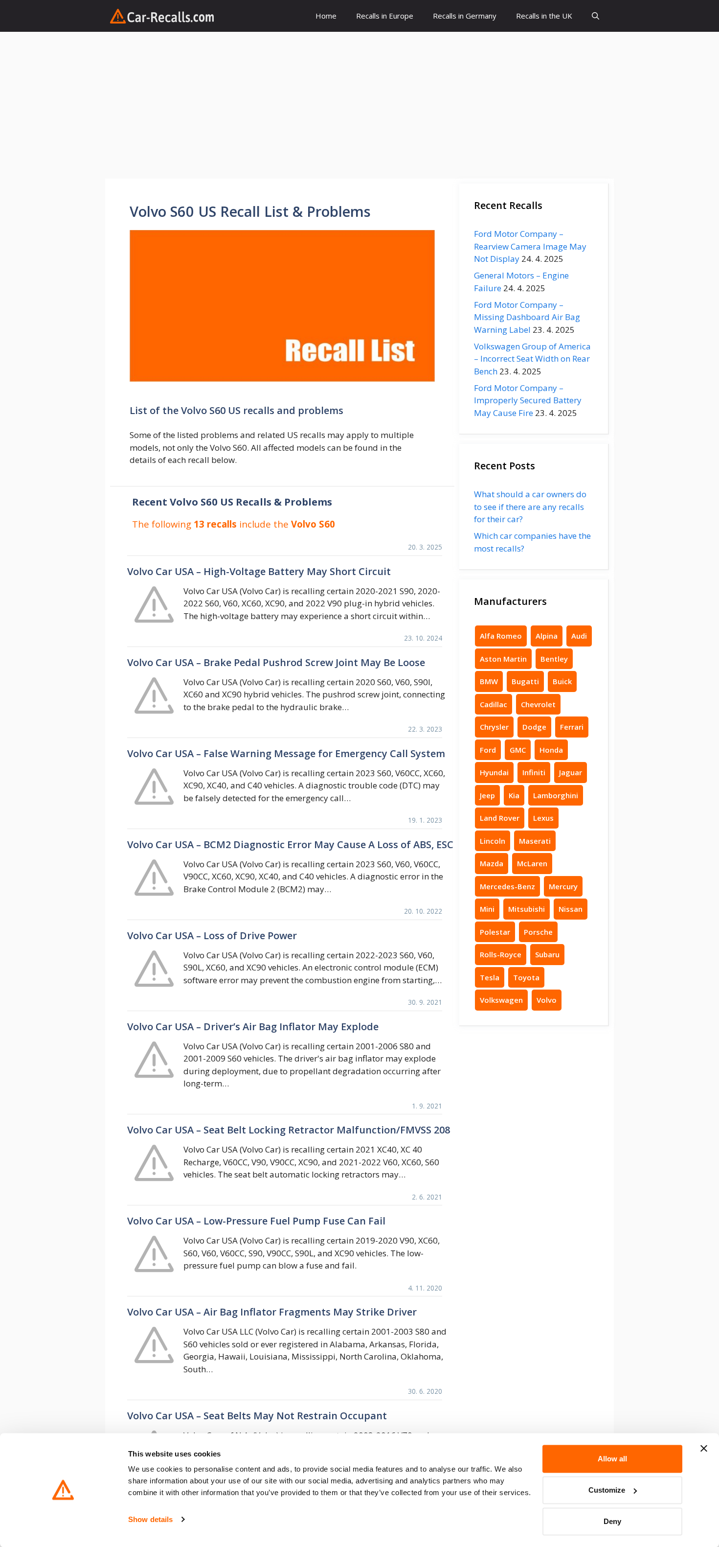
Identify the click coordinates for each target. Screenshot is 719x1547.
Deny (612, 1521)
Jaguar (570, 772)
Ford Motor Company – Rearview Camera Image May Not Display (530, 246)
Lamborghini (555, 795)
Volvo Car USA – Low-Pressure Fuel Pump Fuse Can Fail (256, 1220)
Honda (551, 750)
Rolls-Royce (500, 954)
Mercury (563, 886)
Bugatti (525, 681)
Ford (488, 750)
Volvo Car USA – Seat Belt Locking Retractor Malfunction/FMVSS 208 (288, 1129)
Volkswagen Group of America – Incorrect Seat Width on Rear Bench (532, 359)
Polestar (495, 932)
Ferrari (572, 727)
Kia (514, 795)
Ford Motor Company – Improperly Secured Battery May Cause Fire (528, 400)
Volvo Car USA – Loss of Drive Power (212, 935)
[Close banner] (703, 1448)
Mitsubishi (526, 909)
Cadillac (493, 704)
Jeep (487, 795)
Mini (487, 909)
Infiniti (533, 772)
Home (326, 16)
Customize (606, 1490)
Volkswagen (501, 1000)
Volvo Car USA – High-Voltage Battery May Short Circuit (259, 571)
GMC (518, 750)
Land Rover (499, 818)
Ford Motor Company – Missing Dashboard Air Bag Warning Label (527, 317)
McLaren (532, 863)
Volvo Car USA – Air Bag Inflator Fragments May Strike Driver (272, 1311)
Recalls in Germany (464, 16)
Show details (150, 1519)
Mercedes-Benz (507, 886)
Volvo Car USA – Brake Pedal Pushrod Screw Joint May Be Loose (276, 662)
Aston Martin (503, 659)
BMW (489, 681)
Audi (579, 636)
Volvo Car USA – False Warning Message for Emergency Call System (286, 753)
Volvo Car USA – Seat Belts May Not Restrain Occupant (257, 1415)
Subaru (547, 954)
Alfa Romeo (501, 636)
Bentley (554, 659)
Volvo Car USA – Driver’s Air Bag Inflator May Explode (253, 1026)
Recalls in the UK (544, 16)
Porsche (538, 932)
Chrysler (494, 727)
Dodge (534, 727)
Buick (562, 681)
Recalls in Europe (384, 16)
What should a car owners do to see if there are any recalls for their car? (530, 506)
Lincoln (492, 841)
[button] (595, 16)
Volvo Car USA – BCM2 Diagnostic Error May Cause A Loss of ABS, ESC (290, 844)
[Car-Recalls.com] (162, 16)
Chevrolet (538, 704)
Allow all (612, 1459)
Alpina (547, 636)
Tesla (489, 977)
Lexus (543, 818)
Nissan (571, 909)
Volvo (547, 1000)
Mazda (491, 863)
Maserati (535, 841)
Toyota (526, 977)
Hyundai (494, 772)
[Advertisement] (359, 105)
